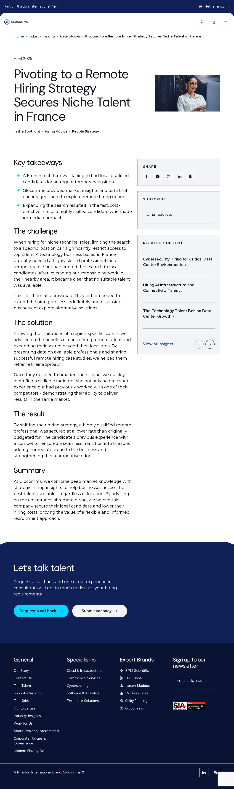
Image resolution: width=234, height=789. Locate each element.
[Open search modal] (202, 22)
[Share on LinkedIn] (179, 176)
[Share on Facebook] (146, 176)
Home (19, 36)
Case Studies (70, 36)
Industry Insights (42, 36)
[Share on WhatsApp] (157, 176)
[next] (210, 344)
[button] (190, 176)
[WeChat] (215, 772)
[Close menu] (225, 22)
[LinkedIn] (203, 772)
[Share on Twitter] (168, 176)
